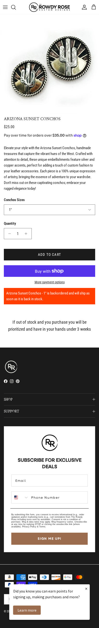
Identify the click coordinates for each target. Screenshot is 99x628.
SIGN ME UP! (49, 538)
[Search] (16, 7)
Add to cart (49, 254)
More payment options (50, 282)
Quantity (10, 223)
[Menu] (5, 7)
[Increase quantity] (27, 233)
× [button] (86, 589)
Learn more (27, 610)
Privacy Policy (29, 526)
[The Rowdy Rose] (49, 7)
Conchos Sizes (14, 200)
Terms (42, 526)
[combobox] (20, 497)
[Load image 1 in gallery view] (49, 64)
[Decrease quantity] (8, 233)
